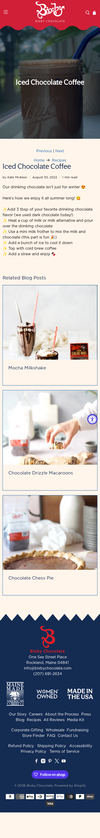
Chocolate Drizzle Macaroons (40, 473)
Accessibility (80, 745)
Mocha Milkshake (27, 367)
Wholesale (55, 729)
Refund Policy (21, 745)
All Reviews (54, 719)
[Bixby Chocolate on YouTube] (63, 761)
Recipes (59, 160)
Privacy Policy (33, 751)
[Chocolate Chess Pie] (50, 532)
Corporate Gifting (27, 729)
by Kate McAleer (15, 177)
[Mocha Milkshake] (50, 322)
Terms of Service (64, 751)
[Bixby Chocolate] (50, 11)
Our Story (18, 714)
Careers (36, 714)
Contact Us (68, 735)
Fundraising (78, 729)
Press (86, 714)
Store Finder (33, 735)
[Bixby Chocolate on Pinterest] (50, 761)
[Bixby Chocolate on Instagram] (43, 761)
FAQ (51, 735)
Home (39, 160)
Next (59, 151)
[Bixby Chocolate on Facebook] (36, 761)
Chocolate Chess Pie (30, 578)
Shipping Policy (51, 745)
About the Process (62, 714)
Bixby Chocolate (40, 785)
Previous (44, 151)
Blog (20, 719)
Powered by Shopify (70, 785)
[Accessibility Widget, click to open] (92, 419)
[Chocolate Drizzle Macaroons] (50, 427)
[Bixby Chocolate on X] (57, 761)
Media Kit (75, 719)
